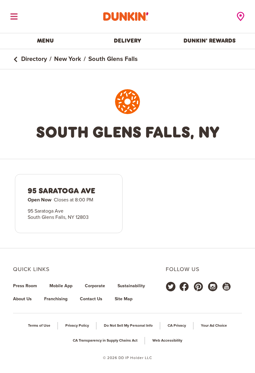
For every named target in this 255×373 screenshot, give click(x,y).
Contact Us (91, 299)
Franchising (55, 299)
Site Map (123, 299)
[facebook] (184, 286)
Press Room (25, 286)
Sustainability (131, 286)
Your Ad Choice (214, 326)
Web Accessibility (167, 341)
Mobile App (60, 286)
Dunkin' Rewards (209, 41)
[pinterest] (198, 286)
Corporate (95, 286)
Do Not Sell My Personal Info (128, 326)
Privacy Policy (77, 326)
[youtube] (226, 286)
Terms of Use (39, 326)
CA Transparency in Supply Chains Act (105, 341)
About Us (22, 299)
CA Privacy (177, 326)
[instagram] (213, 286)
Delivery (127, 41)
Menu (45, 41)
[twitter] (171, 286)
